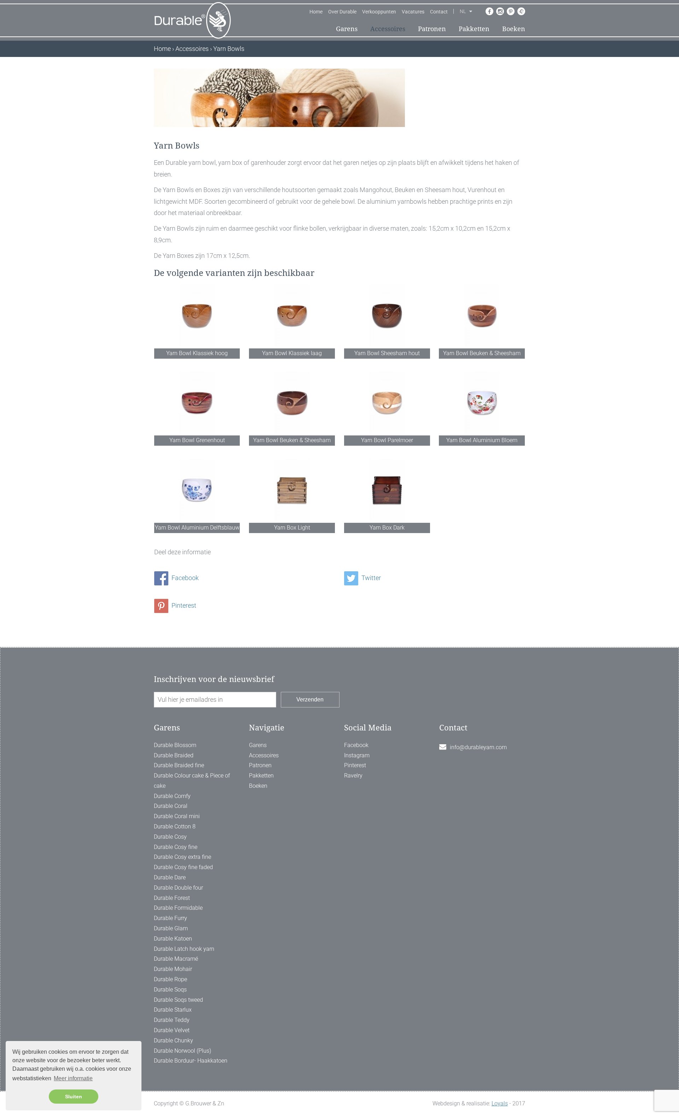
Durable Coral (170, 806)
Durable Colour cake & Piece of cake (192, 780)
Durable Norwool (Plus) (182, 1050)
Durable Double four (178, 887)
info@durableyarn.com (478, 747)
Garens (347, 29)
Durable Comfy (172, 796)
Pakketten (474, 29)
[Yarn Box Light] (292, 490)
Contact (439, 11)
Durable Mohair (173, 969)
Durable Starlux (173, 1009)
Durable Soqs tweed (178, 999)
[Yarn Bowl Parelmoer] (387, 403)
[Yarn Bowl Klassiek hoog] (197, 316)
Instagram (357, 755)
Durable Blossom (175, 745)
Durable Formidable (178, 907)
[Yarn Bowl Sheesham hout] (387, 316)
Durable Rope (170, 979)
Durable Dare (170, 877)
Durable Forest (172, 898)
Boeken (513, 29)
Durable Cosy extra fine (182, 857)
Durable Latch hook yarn (184, 949)
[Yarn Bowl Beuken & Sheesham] (482, 316)
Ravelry (353, 775)
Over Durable (342, 11)
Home (316, 11)
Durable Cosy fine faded (183, 867)
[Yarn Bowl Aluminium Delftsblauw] (197, 490)
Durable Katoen (173, 938)
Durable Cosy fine (175, 847)
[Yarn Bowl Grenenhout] (197, 403)
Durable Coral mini (177, 816)
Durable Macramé (176, 958)
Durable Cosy (170, 836)
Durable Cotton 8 (175, 826)
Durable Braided (173, 755)
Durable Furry (170, 918)
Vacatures (413, 11)
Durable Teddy (172, 1020)
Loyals (500, 1103)
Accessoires (387, 29)
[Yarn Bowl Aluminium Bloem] (482, 403)
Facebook (184, 578)
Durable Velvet (172, 1030)
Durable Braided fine (179, 765)
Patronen (432, 29)
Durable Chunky (173, 1040)
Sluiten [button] (73, 1096)
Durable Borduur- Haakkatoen (190, 1060)
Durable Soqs (170, 989)
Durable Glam (171, 928)
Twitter (370, 578)
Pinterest (183, 605)
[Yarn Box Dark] (387, 490)
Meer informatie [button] (73, 1078)
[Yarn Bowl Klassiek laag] (292, 316)
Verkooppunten (379, 11)
